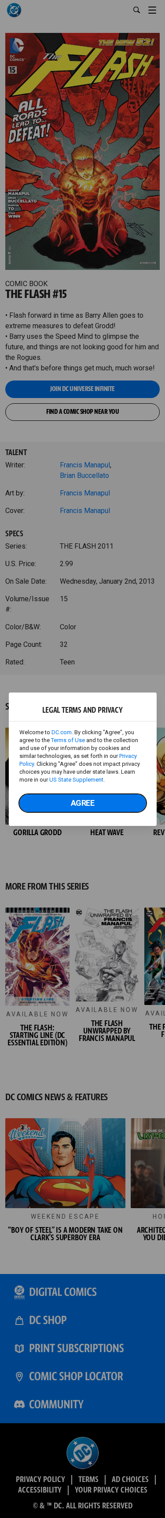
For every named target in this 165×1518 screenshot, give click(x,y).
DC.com (61, 732)
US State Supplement (76, 779)
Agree (83, 802)
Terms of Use (68, 740)
